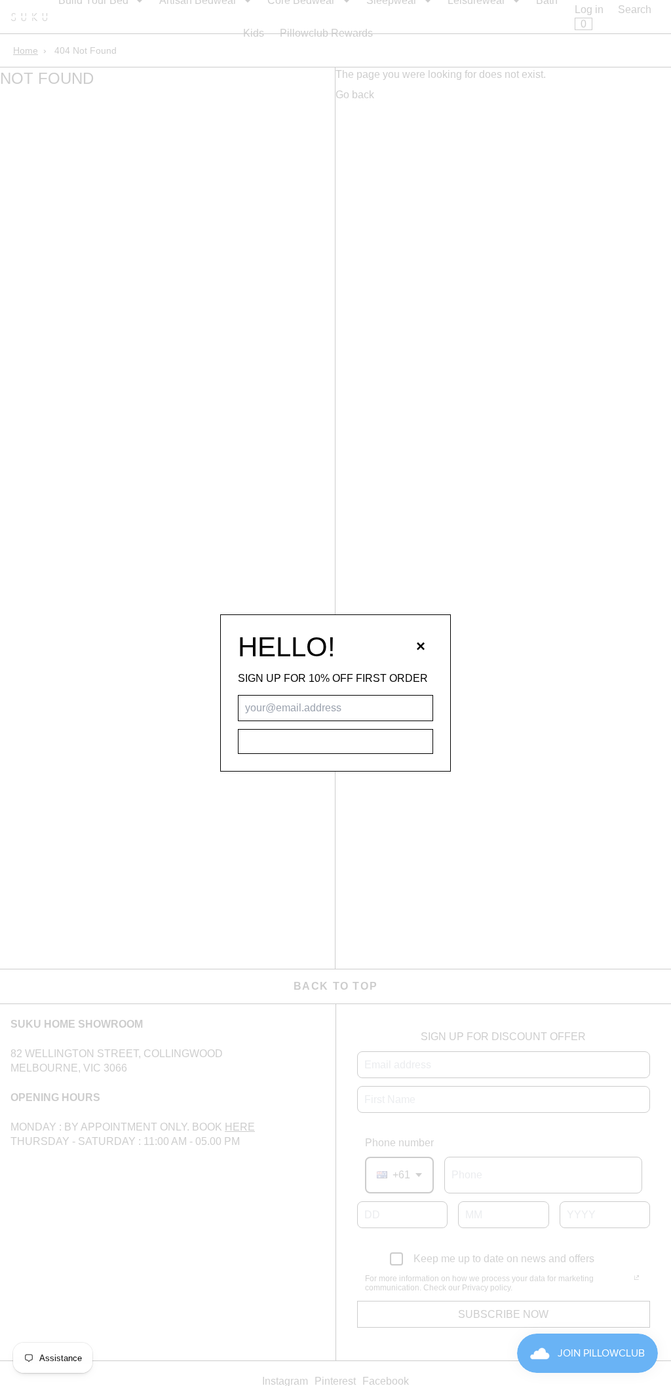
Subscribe (335, 741)
